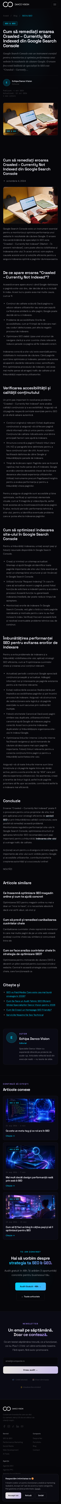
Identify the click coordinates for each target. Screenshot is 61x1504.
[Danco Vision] (16, 4)
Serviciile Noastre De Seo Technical (24, 1014)
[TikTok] (13, 1426)
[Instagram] (8, 1426)
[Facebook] (4, 1426)
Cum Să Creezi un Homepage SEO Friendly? (29, 1009)
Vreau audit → (30, 1370)
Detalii (37, 1489)
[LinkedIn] (17, 1426)
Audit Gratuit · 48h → (30, 1286)
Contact (36, 1450)
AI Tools (6, 1454)
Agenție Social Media (12, 1473)
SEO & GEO (7, 1438)
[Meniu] (55, 4)
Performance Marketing (13, 1442)
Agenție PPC (8, 1470)
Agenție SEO (8, 1466)
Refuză (28, 1495)
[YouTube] (22, 1426)
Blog (15, 15)
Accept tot (13, 1495)
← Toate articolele (30, 1296)
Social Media (8, 1446)
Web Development (11, 1450)
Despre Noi (37, 1438)
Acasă (6, 15)
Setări (41, 1495)
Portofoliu (37, 1442)
